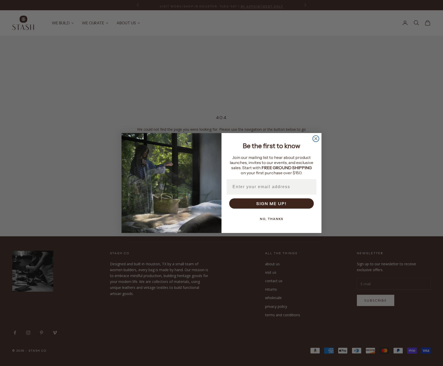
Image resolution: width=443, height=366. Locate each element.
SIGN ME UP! (271, 203)
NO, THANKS (271, 219)
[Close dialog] (316, 139)
